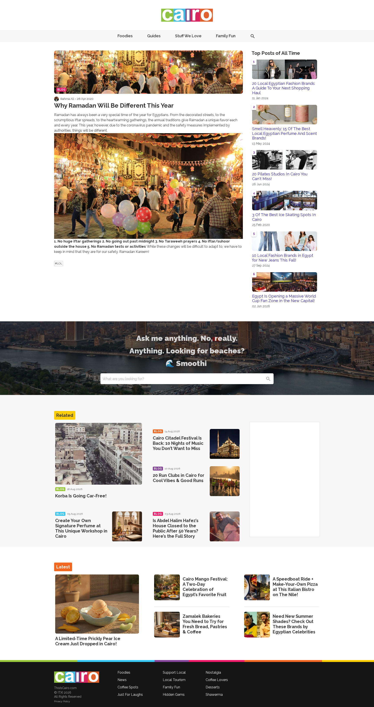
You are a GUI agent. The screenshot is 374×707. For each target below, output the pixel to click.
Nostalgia (213, 672)
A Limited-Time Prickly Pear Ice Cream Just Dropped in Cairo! (87, 641)
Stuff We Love (188, 36)
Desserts (213, 687)
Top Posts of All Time (275, 53)
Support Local (174, 672)
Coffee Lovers (217, 680)
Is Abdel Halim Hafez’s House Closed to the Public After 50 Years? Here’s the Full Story (175, 528)
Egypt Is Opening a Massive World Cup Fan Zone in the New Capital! (284, 298)
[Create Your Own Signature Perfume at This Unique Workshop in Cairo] (127, 526)
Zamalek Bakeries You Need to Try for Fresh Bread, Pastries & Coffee (205, 624)
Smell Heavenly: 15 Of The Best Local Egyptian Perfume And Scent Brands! (284, 133)
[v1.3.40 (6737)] (76, 677)
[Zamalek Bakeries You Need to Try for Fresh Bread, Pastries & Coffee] (167, 624)
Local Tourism (174, 680)
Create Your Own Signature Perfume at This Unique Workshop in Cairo (81, 528)
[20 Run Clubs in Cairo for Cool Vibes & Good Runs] (225, 481)
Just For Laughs (130, 694)
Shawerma (214, 694)
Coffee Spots (128, 687)
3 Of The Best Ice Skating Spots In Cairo (284, 217)
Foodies (125, 36)
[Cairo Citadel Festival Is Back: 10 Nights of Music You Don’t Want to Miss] (225, 444)
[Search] (268, 378)
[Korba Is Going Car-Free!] (98, 454)
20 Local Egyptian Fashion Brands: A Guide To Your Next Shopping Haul (283, 88)
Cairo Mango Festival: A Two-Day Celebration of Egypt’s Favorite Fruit (205, 586)
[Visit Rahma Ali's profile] (56, 99)
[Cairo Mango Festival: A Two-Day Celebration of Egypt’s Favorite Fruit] (167, 587)
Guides (154, 36)
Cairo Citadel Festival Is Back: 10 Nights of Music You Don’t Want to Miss (178, 443)
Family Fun (225, 36)
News (122, 680)
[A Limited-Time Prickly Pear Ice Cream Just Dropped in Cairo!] (97, 604)
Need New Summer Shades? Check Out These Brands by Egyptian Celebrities (294, 624)
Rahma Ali (67, 98)
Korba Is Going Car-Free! (80, 495)
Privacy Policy (62, 701)
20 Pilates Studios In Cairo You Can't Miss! (279, 176)
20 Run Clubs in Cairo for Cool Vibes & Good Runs (178, 478)
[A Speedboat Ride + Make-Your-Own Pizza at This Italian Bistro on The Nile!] (257, 587)
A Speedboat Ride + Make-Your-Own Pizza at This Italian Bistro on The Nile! (295, 586)
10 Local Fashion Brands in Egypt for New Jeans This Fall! (282, 257)
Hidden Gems (174, 694)
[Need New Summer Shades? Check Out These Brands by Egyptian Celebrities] (257, 624)
